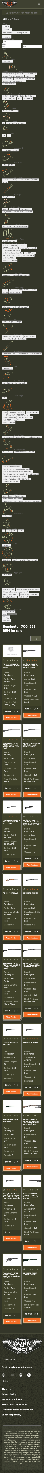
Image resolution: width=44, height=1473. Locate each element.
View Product (11, 718)
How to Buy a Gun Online (14, 1404)
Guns (16, 19)
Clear (7, 27)
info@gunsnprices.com (21, 1367)
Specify (8, 37)
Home (8, 19)
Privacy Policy (9, 1394)
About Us (6, 1389)
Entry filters (12, 614)
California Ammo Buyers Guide (17, 1409)
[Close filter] (6, 24)
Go (4, 49)
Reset (5, 614)
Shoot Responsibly (11, 1414)
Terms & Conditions (12, 1399)
